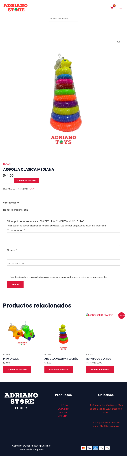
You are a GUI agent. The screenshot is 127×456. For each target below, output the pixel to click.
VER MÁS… (63, 416)
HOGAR (7, 163)
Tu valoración (16, 230)
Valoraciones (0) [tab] (11, 202)
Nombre (12, 250)
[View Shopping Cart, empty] (112, 8)
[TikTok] (25, 408)
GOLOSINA (63, 408)
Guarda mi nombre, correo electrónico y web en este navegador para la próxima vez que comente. (58, 277)
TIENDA (63, 405)
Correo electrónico (17, 263)
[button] (119, 42)
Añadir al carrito (26, 180)
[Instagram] (21, 408)
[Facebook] (16, 408)
